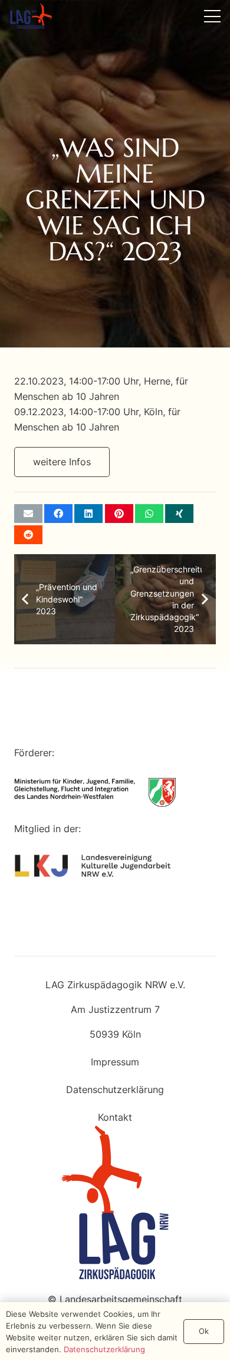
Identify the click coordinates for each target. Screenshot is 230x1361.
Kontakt (115, 1117)
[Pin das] (119, 513)
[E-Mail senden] (28, 513)
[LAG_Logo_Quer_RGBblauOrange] (30, 16)
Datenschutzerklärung (115, 1089)
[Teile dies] (58, 513)
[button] (212, 16)
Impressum (115, 1062)
